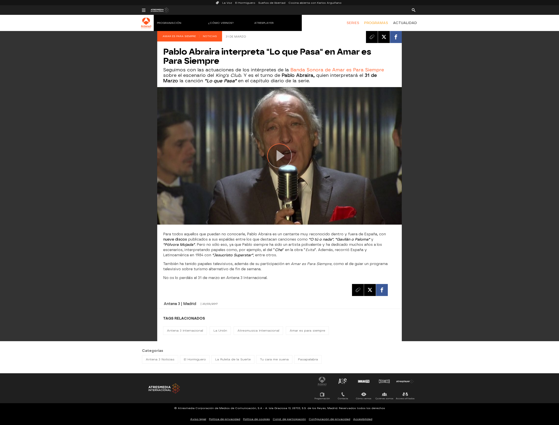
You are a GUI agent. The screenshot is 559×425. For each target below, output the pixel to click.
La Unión (220, 330)
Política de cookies (256, 419)
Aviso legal (198, 419)
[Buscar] (413, 9)
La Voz (227, 2)
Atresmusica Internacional (258, 330)
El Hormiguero (245, 2)
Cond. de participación (289, 419)
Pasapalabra (308, 359)
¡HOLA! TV (363, 381)
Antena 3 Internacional (185, 330)
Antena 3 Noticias (160, 359)
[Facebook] (396, 37)
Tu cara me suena (274, 359)
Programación (169, 22)
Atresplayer (264, 22)
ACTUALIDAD (405, 23)
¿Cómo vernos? (221, 22)
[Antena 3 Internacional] (146, 26)
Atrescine (384, 381)
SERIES (353, 23)
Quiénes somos (384, 398)
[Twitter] (384, 37)
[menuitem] (353, 23)
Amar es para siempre (179, 36)
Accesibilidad (362, 419)
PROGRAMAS (376, 23)
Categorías (152, 351)
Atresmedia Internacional (163, 388)
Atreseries (343, 381)
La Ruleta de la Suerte (233, 359)
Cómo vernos (363, 398)
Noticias (210, 36)
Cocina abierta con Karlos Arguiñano (315, 2)
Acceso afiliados (405, 398)
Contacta (343, 398)
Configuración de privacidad (329, 419)
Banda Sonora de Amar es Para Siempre (337, 69)
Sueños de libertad (271, 2)
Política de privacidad (224, 419)
